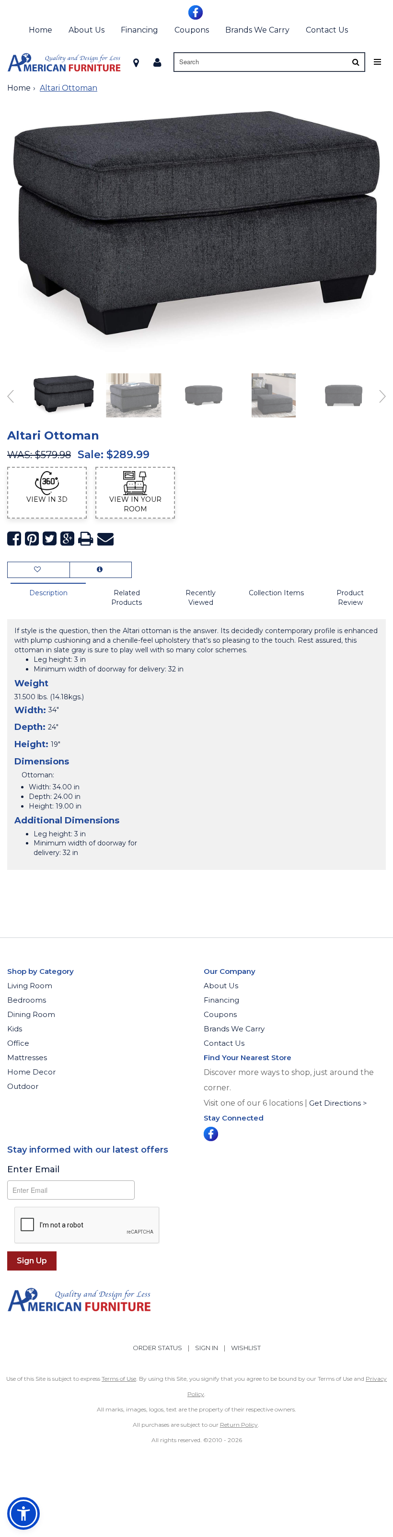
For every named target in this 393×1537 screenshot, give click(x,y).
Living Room (29, 985)
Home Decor (31, 1071)
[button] (157, 62)
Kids (14, 1028)
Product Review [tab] (350, 598)
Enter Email (33, 1169)
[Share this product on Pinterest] (32, 539)
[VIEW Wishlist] (38, 570)
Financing (139, 30)
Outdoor (22, 1086)
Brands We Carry (257, 30)
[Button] (355, 62)
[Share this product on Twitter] (50, 539)
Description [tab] (48, 593)
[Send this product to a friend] (105, 539)
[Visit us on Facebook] (196, 11)
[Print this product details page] (85, 539)
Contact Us (327, 30)
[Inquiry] (100, 570)
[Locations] (136, 62)
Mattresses (27, 1057)
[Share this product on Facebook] (14, 539)
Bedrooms (26, 1000)
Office (18, 1043)
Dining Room (31, 1014)
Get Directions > (338, 1103)
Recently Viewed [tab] (200, 598)
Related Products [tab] (126, 598)
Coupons (191, 30)
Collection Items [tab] (276, 593)
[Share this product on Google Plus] (67, 539)
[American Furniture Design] (64, 62)
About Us (86, 30)
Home (40, 30)
